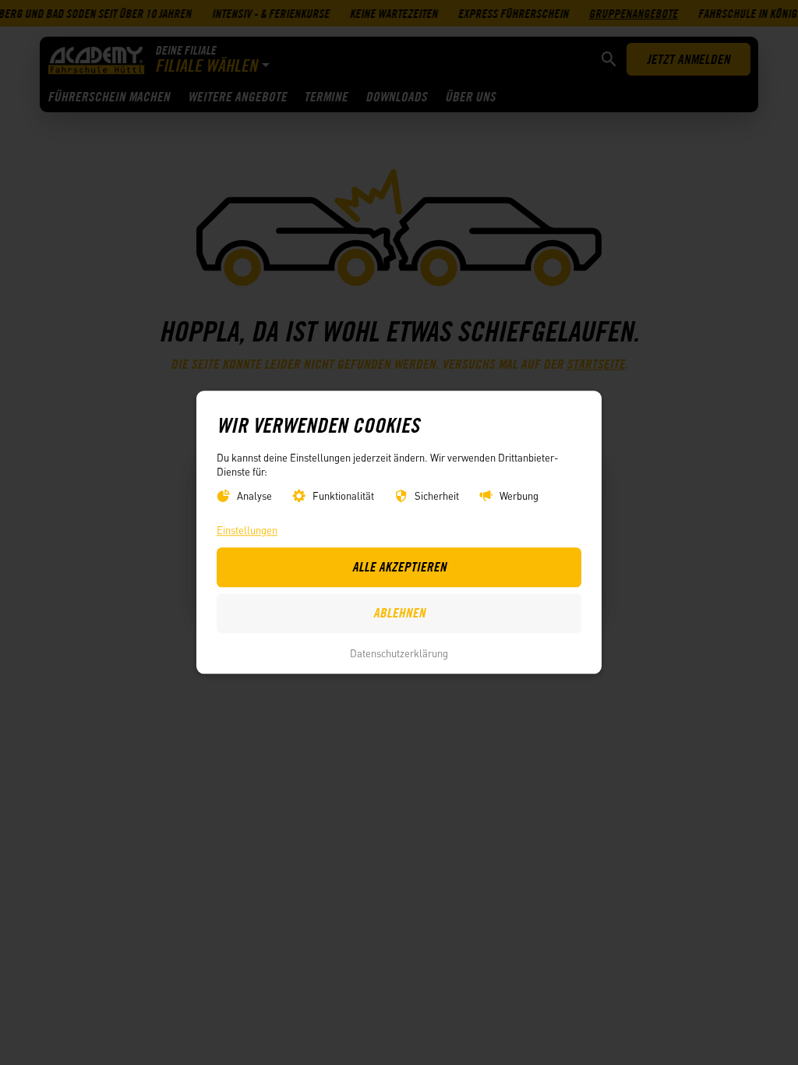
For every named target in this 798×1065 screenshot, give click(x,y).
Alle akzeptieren (399, 567)
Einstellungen (247, 530)
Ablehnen (399, 613)
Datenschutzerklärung (399, 653)
